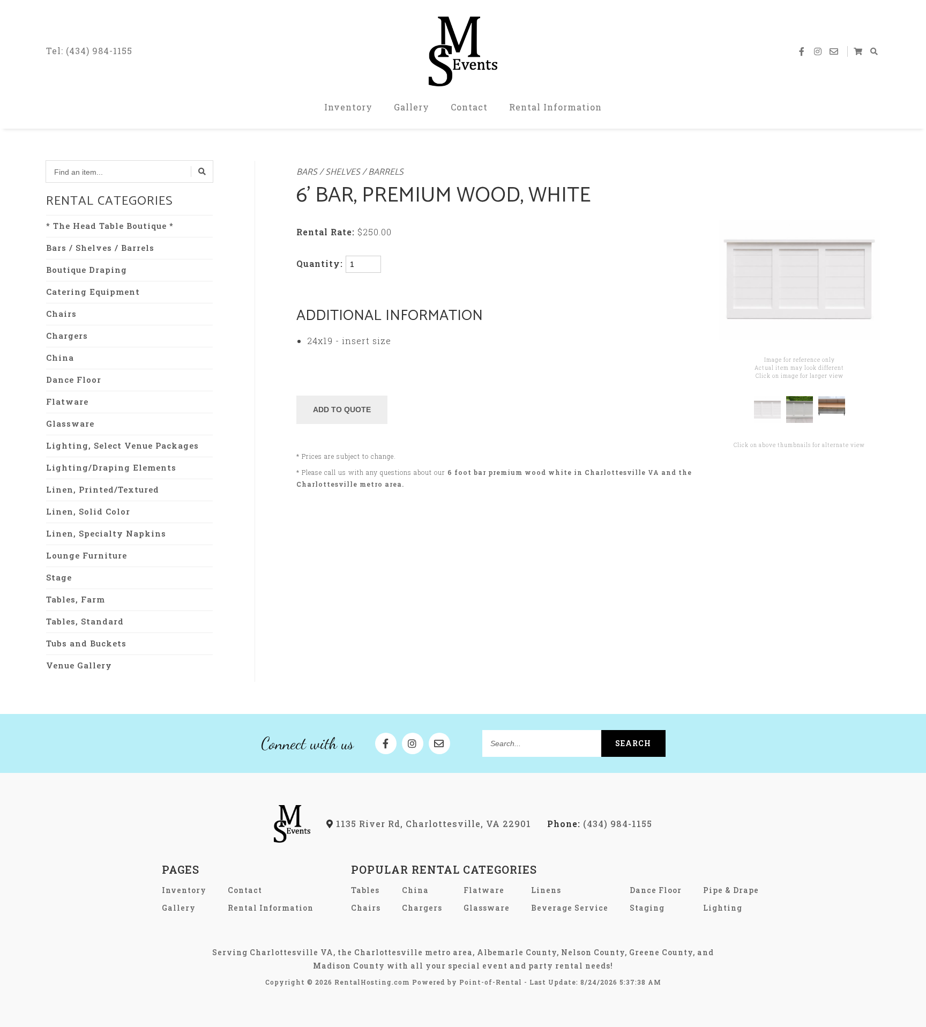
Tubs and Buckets (86, 643)
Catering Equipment (93, 291)
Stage (59, 577)
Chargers (67, 335)
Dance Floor (73, 379)
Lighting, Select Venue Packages (122, 445)
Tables (365, 890)
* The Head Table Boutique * (110, 225)
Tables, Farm (75, 599)
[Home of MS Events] (292, 839)
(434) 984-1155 (599, 823)
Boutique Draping (86, 269)
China (60, 357)
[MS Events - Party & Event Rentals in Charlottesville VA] (463, 51)
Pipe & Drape (731, 890)
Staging (647, 908)
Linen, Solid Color (88, 511)
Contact (469, 107)
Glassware (70, 423)
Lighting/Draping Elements (111, 467)
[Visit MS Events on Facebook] (802, 51)
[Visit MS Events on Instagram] (818, 51)
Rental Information (555, 107)
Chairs (61, 313)
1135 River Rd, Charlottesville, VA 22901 (432, 823)
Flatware (67, 401)
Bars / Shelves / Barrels (100, 247)
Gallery (411, 107)
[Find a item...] (202, 171)
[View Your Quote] (858, 51)
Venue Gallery (79, 665)
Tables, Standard (85, 621)
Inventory (348, 107)
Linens (546, 890)
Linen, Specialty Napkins (106, 533)
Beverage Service (569, 908)
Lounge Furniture (86, 555)
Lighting (722, 908)
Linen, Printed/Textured (102, 489)
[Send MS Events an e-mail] (834, 51)
